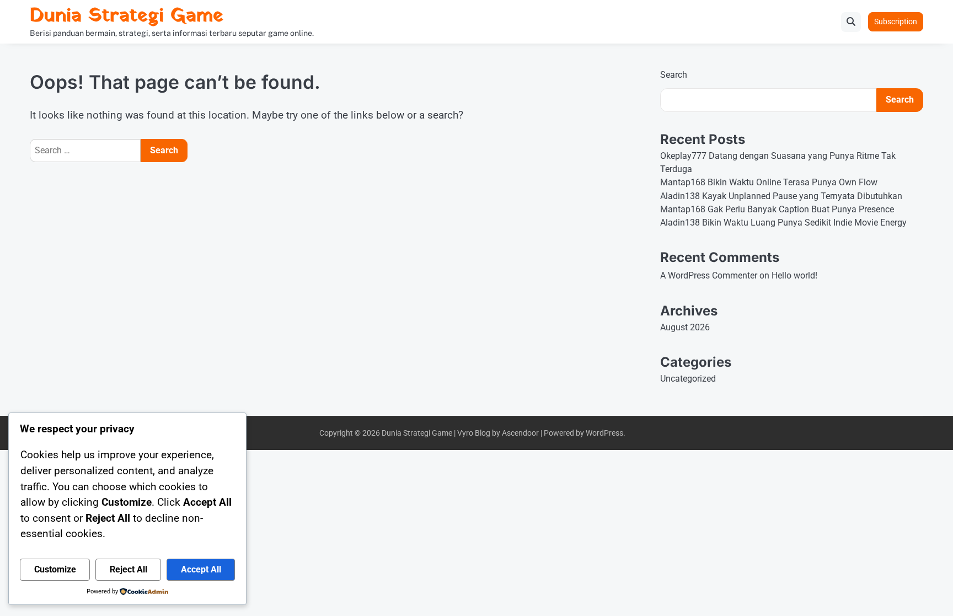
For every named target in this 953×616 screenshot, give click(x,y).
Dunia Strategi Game (126, 16)
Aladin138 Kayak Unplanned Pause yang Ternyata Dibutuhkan (781, 196)
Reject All (128, 569)
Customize (55, 569)
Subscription (895, 21)
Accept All (201, 569)
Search (673, 74)
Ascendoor (520, 432)
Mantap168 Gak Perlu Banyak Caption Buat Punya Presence (777, 209)
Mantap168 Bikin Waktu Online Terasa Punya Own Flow (768, 182)
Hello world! (794, 275)
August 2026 (685, 327)
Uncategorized (688, 378)
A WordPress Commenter (708, 275)
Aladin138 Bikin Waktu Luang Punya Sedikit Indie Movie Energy (783, 222)
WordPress (604, 432)
